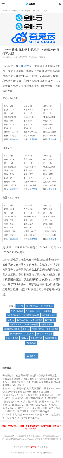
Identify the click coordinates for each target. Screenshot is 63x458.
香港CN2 (30, 333)
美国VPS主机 (38, 329)
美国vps (26, 329)
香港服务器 (31, 343)
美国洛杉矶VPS (17, 333)
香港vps (24, 338)
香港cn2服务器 (12, 338)
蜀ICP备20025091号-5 (35, 452)
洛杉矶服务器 (46, 324)
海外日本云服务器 (12, 329)
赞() (33, 355)
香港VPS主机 (36, 338)
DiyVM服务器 (17, 311)
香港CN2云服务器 (44, 333)
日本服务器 (50, 320)
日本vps (11, 320)
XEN (39, 311)
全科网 (31, 4)
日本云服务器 (36, 320)
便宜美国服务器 (14, 315)
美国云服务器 (52, 329)
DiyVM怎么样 (46, 306)
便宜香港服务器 (48, 315)
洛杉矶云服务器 (31, 324)
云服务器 (47, 311)
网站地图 (48, 452)
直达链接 (14, 139)
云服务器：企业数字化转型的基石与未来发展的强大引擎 (30, 379)
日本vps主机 (22, 320)
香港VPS (37, 10)
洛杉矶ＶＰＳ (15, 324)
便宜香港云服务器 (31, 315)
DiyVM (25, 66)
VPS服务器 (25, 10)
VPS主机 (30, 311)
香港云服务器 (51, 338)
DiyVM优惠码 (32, 306)
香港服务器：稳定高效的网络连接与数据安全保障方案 (29, 375)
